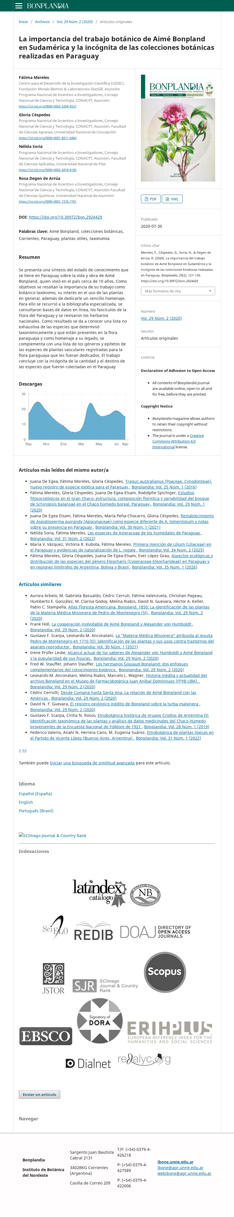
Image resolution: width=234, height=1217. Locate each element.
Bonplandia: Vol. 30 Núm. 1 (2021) (127, 527)
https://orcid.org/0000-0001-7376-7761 (47, 201)
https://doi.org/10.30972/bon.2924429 (65, 217)
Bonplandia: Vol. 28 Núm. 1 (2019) (176, 726)
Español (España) (35, 793)
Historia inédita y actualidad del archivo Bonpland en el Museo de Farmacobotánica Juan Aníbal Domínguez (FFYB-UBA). (118, 678)
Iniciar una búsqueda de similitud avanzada (92, 763)
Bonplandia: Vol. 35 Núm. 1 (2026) (164, 567)
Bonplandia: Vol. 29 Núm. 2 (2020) (62, 629)
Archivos (42, 21)
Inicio (23, 21)
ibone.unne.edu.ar (175, 1162)
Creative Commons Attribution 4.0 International (178, 441)
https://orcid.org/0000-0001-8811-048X (47, 138)
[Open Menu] (19, 5)
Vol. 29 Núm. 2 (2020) (75, 21)
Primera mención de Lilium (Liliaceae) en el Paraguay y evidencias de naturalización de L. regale (120, 547)
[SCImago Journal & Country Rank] (52, 835)
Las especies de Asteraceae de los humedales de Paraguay (144, 533)
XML (174, 199)
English (26, 802)
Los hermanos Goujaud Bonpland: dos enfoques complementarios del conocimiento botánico (109, 666)
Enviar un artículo (39, 1094)
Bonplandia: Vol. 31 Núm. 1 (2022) (168, 738)
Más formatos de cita (163, 291)
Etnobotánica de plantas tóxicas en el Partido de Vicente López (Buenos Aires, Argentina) (122, 735)
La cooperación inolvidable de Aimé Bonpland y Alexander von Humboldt (122, 624)
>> (24, 750)
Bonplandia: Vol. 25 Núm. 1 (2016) (164, 487)
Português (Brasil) (36, 810)
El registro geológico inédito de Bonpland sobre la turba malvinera (134, 704)
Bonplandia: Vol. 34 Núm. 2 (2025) (171, 550)
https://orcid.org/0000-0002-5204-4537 (47, 106)
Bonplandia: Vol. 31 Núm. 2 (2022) (62, 538)
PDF (153, 199)
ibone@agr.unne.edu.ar (180, 1167)
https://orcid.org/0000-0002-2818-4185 (47, 170)
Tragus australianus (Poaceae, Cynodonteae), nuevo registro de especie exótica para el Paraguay (121, 484)
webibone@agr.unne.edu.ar (184, 1173)
